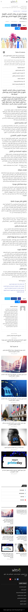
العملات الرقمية (23, 604)
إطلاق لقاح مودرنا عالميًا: (17, 84)
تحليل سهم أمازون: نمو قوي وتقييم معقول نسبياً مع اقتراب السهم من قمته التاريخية (7, 555)
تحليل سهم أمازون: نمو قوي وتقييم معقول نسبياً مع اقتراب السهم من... (14, 471)
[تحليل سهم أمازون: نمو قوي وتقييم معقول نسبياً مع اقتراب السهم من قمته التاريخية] (14, 459)
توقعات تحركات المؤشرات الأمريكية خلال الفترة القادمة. (13, 286)
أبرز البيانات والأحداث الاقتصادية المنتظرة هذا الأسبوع (14, 288)
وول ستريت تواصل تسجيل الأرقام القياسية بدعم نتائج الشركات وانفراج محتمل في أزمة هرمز (7, 538)
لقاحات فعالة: (21, 79)
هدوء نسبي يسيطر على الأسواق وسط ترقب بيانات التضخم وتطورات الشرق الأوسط (14, 375)
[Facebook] (18, 579)
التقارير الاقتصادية (14, 6)
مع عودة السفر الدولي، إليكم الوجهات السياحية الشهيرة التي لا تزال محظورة (14, 291)
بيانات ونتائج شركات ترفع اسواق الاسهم (16, 284)
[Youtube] (10, 579)
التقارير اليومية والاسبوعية (21, 592)
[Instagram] (15, 579)
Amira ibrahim (22, 21)
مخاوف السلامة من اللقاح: (18, 76)
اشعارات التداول (23, 601)
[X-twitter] (13, 579)
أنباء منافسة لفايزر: (19, 70)
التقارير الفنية (23, 589)
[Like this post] (18, 25)
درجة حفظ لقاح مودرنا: (18, 81)
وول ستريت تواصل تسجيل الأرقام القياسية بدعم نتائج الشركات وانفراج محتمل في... (14, 423)
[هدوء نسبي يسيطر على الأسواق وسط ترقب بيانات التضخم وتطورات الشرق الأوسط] (14, 364)
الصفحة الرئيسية (24, 6)
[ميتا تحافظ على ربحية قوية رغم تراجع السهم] (14, 437)
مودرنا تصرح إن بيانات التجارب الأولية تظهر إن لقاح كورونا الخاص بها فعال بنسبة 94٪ (14, 56)
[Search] (1, 2)
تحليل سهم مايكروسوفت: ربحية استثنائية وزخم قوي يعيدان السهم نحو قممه (14, 351)
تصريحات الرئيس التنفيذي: (18, 73)
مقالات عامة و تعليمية (22, 595)
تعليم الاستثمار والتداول (21, 598)
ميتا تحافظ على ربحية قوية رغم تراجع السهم (14, 447)
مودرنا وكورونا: (20, 67)
